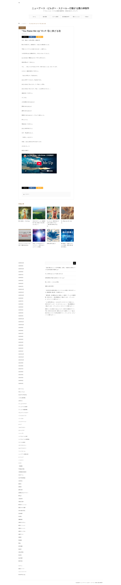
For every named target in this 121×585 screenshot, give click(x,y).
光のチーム (20, 474)
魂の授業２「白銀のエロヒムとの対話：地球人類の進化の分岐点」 (67, 245)
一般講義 (20, 466)
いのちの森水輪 (21, 397)
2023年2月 (20, 315)
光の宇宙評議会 (21, 477)
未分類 (19, 516)
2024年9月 (20, 271)
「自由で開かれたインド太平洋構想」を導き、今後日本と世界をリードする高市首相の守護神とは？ (60, 268)
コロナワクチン (21, 427)
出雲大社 (20, 480)
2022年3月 (20, 345)
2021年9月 (20, 362)
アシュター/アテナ (22, 403)
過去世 (19, 549)
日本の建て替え (21, 510)
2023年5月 (20, 307)
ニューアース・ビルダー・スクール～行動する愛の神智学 (60, 8)
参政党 (19, 486)
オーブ (19, 424)
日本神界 (20, 513)
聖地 (19, 543)
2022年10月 (21, 324)
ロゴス (19, 463)
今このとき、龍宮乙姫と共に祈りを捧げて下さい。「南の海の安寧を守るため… (53, 224)
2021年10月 (21, 359)
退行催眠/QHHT (65, 16)
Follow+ (87, 16)
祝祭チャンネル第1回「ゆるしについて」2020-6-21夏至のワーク (59, 309)
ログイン (20, 565)
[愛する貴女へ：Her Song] (24, 213)
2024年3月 (20, 280)
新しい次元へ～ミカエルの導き (52, 282)
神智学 (19, 537)
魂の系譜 (45, 16)
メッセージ (23, 23)
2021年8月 (20, 365)
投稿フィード (21, 568)
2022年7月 (20, 333)
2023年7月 (20, 301)
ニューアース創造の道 (23, 454)
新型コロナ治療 (21, 507)
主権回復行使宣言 (22, 471)
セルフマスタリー (22, 448)
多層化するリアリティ (23, 492)
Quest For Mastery (22, 394)
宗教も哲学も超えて (51, 243)
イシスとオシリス (22, 415)
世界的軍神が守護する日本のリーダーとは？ (55, 277)
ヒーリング (20, 457)
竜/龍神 (20, 540)
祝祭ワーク (20, 534)
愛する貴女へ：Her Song (24, 221)
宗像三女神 (20, 501)
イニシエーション (22, 421)
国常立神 (20, 489)
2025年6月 (20, 265)
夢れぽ (19, 495)
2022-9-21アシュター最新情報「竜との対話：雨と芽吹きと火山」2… (39, 223)
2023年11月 (21, 292)
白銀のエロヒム (21, 522)
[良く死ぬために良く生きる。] (67, 213)
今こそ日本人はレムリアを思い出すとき (54, 273)
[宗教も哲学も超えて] (53, 235)
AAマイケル (21, 388)
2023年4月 (20, 309)
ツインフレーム (21, 451)
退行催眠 (20, 546)
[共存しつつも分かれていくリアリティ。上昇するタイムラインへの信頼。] (39, 235)
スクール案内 (55, 16)
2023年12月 (21, 289)
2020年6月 (20, 380)
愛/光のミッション (22, 504)
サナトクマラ (21, 430)
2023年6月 (20, 304)
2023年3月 (20, 312)
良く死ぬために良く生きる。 (66, 222)
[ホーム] (18, 23)
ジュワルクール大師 (22, 436)
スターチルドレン (22, 445)
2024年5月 (20, 277)
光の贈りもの (59, 292)
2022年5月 (20, 339)
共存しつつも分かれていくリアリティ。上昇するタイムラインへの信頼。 (38, 245)
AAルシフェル (21, 391)
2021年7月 (20, 368)
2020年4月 (20, 383)
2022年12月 (21, 318)
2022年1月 (20, 351)
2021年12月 (21, 354)
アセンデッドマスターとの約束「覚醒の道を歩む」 (24, 244)
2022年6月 (20, 336)
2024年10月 (21, 268)
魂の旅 (19, 555)
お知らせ (20, 400)
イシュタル (20, 418)
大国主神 (20, 498)
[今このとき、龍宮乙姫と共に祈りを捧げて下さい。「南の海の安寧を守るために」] (53, 213)
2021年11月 (21, 357)
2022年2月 (20, 348)
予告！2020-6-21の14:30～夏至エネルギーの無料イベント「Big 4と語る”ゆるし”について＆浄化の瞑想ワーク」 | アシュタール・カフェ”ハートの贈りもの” (60, 312)
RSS (19, 2)
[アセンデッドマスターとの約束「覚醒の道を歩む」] (24, 235)
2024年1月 (20, 286)
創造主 (19, 483)
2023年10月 (21, 295)
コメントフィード (22, 571)
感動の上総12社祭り (49, 286)
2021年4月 (20, 374)
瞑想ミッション (21, 525)
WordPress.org (21, 574)
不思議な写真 (21, 469)
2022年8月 (20, 330)
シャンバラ (20, 433)
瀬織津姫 (20, 519)
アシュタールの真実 (22, 406)
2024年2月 (20, 283)
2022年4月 (20, 342)
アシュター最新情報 (22, 409)
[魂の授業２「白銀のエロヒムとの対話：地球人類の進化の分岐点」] (67, 235)
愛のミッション (76, 16)
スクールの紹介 (21, 442)
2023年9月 (20, 298)
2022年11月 (21, 321)
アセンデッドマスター (23, 412)
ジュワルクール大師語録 (23, 439)
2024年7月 (20, 274)
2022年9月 (20, 327)
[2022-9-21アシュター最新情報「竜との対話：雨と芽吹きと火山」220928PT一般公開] (39, 213)
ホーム (34, 16)
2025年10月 (21, 262)
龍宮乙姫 (20, 561)
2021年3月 (20, 377)
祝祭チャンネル (21, 531)
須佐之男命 (20, 552)
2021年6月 (20, 371)
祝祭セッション (21, 528)
